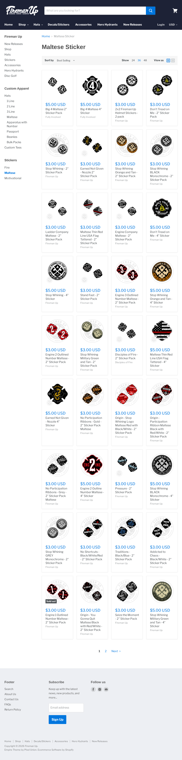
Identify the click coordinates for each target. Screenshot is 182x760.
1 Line (10, 101)
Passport (13, 131)
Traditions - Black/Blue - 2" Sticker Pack (125, 555)
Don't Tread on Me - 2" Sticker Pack (159, 113)
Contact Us (11, 699)
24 (133, 60)
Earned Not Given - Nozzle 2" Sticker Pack (91, 172)
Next (114, 651)
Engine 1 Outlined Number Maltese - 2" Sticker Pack (57, 618)
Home (8, 24)
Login (161, 24)
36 (139, 60)
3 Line (11, 111)
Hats (37, 24)
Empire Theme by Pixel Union (20, 749)
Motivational (12, 178)
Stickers (9, 60)
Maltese (12, 117)
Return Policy (12, 709)
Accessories (83, 24)
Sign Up (57, 719)
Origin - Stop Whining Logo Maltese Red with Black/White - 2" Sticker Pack (126, 425)
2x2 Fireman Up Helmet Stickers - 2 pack (126, 113)
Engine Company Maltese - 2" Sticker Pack (126, 235)
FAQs (7, 704)
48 (145, 60)
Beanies (12, 137)
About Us (10, 694)
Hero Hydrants (107, 24)
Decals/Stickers (58, 24)
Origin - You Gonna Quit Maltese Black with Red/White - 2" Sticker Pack (91, 622)
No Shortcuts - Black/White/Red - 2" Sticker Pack (91, 555)
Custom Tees (13, 147)
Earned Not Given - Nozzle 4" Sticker (57, 421)
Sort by (49, 60)
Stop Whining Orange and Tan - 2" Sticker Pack (126, 172)
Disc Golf (10, 76)
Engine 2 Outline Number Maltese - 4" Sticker (92, 492)
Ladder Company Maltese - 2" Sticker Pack (57, 235)
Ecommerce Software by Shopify (56, 749)
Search (8, 689)
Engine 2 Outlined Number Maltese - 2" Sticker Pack (57, 358)
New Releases (132, 24)
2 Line (11, 106)
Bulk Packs (14, 142)
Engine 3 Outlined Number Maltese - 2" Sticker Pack (127, 298)
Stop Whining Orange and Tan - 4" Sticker (161, 298)
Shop (22, 24)
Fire (7, 167)
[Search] (150, 11)
